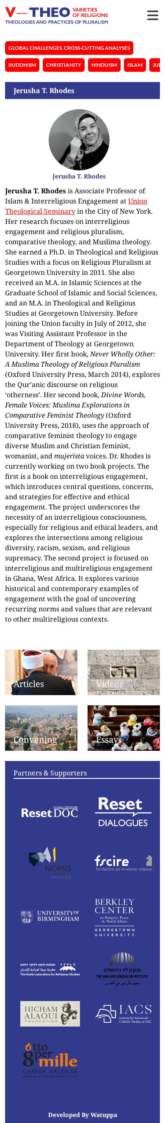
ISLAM (135, 65)
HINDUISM (104, 65)
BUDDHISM (22, 65)
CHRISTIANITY (63, 65)
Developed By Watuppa (82, 1115)
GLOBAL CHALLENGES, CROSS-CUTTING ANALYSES (69, 48)
